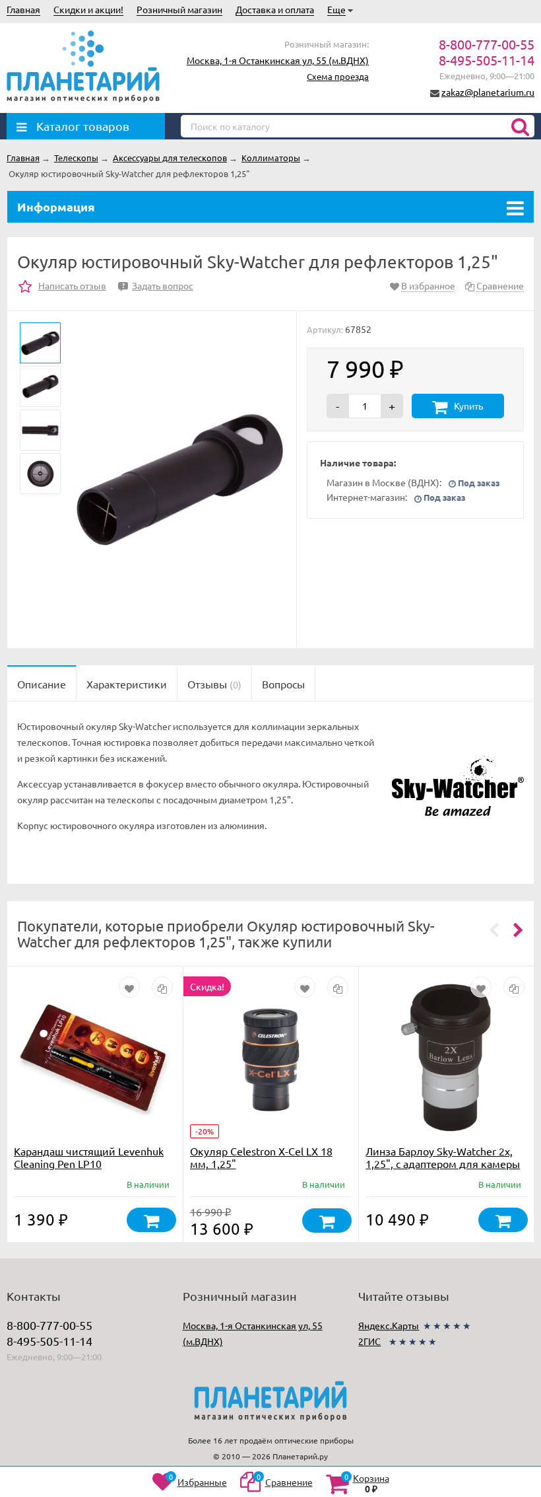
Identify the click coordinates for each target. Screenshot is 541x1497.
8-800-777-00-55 (486, 44)
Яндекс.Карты (388, 1325)
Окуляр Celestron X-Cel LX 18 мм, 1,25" (261, 1157)
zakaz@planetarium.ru (487, 92)
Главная (23, 9)
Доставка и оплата (275, 9)
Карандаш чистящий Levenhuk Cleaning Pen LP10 (89, 1157)
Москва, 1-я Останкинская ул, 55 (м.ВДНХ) (278, 60)
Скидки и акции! (88, 9)
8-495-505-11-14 (486, 60)
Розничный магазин (179, 9)
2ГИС (369, 1341)
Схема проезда (338, 76)
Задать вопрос (157, 285)
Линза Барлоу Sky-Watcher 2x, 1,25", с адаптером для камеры (443, 1157)
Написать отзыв (72, 285)
